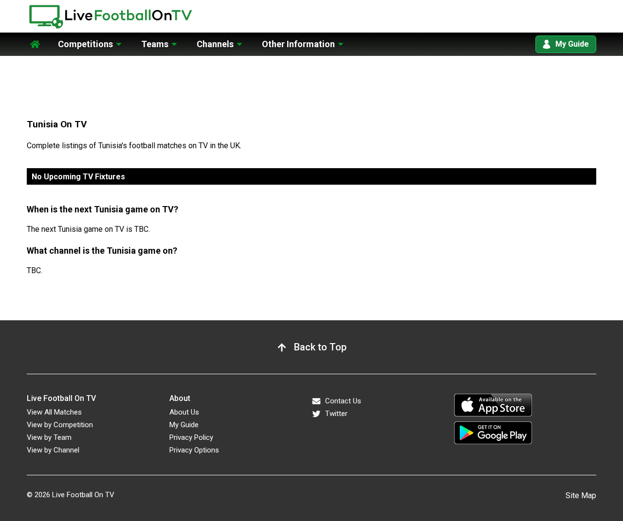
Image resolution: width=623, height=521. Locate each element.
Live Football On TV (83, 494)
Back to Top (320, 347)
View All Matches (54, 412)
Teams (154, 44)
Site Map (581, 495)
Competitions (85, 44)
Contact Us (343, 401)
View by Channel (53, 450)
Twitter (336, 413)
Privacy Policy (191, 437)
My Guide (572, 44)
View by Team (49, 437)
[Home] (35, 38)
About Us (184, 412)
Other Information (298, 44)
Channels (215, 44)
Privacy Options (194, 450)
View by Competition (60, 424)
